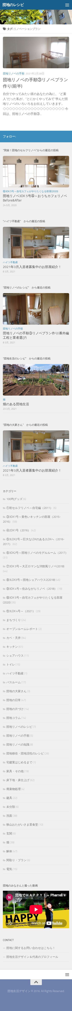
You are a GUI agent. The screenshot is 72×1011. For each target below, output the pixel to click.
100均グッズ (14, 499)
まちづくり (13, 620)
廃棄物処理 (13, 789)
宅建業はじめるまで (19, 762)
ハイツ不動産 (10, 262)
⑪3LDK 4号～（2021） (20, 611)
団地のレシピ (13, 5)
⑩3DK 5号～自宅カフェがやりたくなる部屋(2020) (30, 191)
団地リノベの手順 (13, 73)
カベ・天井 (13, 638)
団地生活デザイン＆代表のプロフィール (32, 957)
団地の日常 (13, 700)
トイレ (10, 664)
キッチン (12, 646)
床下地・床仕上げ (17, 780)
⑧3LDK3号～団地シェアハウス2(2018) (30, 580)
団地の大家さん (16, 691)
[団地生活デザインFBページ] (60, 136)
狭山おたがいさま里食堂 (22, 824)
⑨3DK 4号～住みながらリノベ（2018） (31, 588)
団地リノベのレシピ (19, 727)
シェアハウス (15, 655)
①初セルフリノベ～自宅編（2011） (29, 508)
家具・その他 (15, 771)
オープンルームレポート (22, 629)
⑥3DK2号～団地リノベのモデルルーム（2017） (37, 553)
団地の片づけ (15, 709)
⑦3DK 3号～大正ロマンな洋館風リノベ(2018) (35, 566)
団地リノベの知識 (17, 744)
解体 (9, 851)
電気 (9, 869)
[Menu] (67, 5)
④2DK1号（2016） (18, 530)
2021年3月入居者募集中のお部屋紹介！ (32, 267)
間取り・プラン (16, 860)
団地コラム (13, 718)
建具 (9, 798)
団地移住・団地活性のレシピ (25, 753)
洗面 (9, 815)
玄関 (9, 833)
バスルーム (13, 682)
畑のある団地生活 (16, 404)
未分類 (10, 807)
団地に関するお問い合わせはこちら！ (30, 948)
